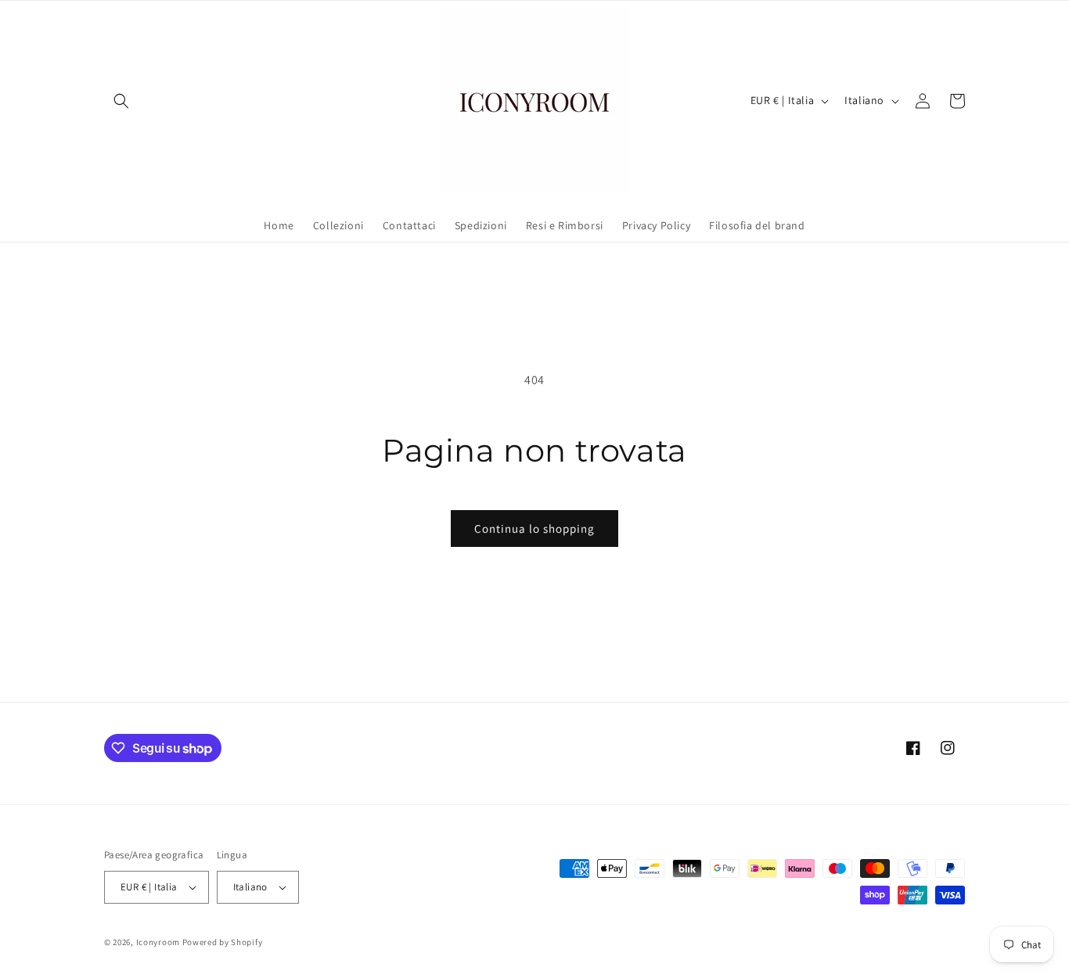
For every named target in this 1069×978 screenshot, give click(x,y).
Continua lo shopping (534, 528)
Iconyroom (158, 942)
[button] (121, 101)
